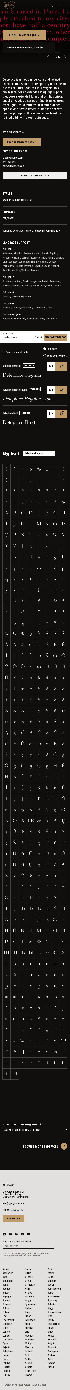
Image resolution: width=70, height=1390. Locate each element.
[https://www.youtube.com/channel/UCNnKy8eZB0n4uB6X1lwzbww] (28, 1234)
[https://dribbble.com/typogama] (16, 1234)
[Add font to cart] (61, 366)
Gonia (28, 1281)
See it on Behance (12, 132)
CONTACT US (13, 1219)
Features (29, 365)
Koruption (30, 1320)
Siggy (50, 1308)
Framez (6, 1375)
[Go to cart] (52, 6)
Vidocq (51, 1336)
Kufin (27, 1324)
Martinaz (29, 1340)
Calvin (6, 1312)
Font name (52, 349)
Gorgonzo (30, 1285)
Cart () (39, 337)
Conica (6, 1336)
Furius (28, 1273)
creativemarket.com (13, 158)
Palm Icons (30, 1371)
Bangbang (8, 1281)
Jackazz (29, 1308)
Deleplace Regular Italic (27, 399)
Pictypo (28, 1375)
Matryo (28, 1343)
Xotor (50, 1359)
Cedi (5, 1316)
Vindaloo (52, 1340)
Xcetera (51, 1355)
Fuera (28, 1269)
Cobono (6, 1332)
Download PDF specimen (35, 176)
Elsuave (6, 1363)
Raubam (52, 1281)
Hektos (28, 1293)
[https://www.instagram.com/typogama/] (4, 1234)
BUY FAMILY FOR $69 (55, 337)
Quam (51, 1277)
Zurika (51, 1367)
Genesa (29, 1277)
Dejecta (6, 1347)
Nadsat (28, 1351)
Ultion (50, 1332)
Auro (5, 1277)
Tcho (50, 1316)
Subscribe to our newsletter (17, 1242)
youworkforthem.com (13, 166)
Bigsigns (7, 1297)
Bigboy (6, 1293)
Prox (50, 1269)
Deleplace (8, 1351)
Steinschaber (54, 1312)
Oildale (28, 1367)
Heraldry (29, 1297)
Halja (27, 1289)
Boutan (6, 1300)
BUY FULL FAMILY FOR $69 (20, 142)
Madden (29, 1336)
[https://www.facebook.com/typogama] (22, 1234)
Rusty (50, 1293)
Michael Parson (24, 231)
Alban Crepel (39, 1385)
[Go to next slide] (65, 56)
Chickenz (7, 1324)
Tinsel (51, 1328)
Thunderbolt (54, 1324)
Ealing (6, 1355)
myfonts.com (9, 162)
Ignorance (30, 1304)
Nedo (27, 1355)
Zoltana (51, 1363)
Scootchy (52, 1300)
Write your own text (57, 356)
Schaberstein (54, 1297)
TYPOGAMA (8, 1185)
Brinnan (7, 1304)
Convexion (8, 1340)
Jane (27, 1312)
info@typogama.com (13, 1203)
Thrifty (51, 1320)
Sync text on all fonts (17, 352)
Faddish (6, 1367)
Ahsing (6, 1269)
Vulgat (51, 1343)
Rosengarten (54, 1289)
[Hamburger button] (63, 6)
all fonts (8, 334)
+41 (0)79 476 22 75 (13, 1210)
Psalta (51, 1273)
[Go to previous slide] (48, 56)
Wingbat (52, 1347)
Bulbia (6, 1308)
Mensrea (29, 1347)
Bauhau (6, 1289)
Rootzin (51, 1285)
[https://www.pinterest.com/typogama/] (10, 1234)
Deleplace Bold (19, 422)
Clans (5, 1328)
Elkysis (6, 1359)
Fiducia (6, 1371)
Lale (27, 1332)
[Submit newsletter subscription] (51, 1246)
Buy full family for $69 (23, 35)
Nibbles (28, 1359)
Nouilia (28, 1363)
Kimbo (28, 1316)
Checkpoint (8, 1320)
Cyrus (5, 1343)
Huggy (28, 1300)
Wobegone (53, 1351)
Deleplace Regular (22, 375)
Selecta (51, 1304)
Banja (5, 1285)
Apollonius (8, 1273)
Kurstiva (29, 1328)
